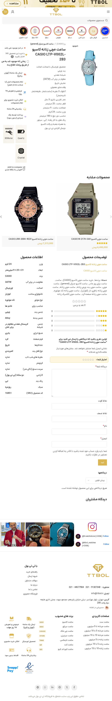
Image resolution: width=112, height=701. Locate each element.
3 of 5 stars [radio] (88, 360)
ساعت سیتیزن (56, 635)
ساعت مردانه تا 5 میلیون (98, 626)
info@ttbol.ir (97, 593)
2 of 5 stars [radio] (90, 360)
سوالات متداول (31, 580)
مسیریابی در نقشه (97, 607)
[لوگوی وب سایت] (56, 11)
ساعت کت (56, 644)
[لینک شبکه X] (67, 687)
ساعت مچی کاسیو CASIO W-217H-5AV (89, 239)
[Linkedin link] (52, 687)
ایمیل (103, 438)
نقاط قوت (102, 400)
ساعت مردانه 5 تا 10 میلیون (96, 630)
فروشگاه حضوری (30, 593)
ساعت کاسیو (56, 622)
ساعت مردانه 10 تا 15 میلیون (96, 635)
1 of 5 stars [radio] (93, 360)
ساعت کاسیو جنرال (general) (42, 44)
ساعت (58, 280)
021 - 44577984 (76, 587)
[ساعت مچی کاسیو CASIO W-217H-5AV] (83, 209)
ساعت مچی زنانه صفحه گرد (94, 294)
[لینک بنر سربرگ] (60, 3)
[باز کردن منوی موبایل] (108, 12)
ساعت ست (104, 622)
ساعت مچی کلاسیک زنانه (68, 294)
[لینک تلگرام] (38, 687)
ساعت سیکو (56, 626)
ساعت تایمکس (56, 640)
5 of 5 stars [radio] (83, 360)
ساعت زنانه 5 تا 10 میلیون (97, 644)
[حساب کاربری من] (13, 12)
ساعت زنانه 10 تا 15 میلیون (97, 648)
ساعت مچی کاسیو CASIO (95, 270)
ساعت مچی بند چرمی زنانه (89, 287)
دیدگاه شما (101, 366)
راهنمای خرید (31, 572)
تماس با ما (32, 589)
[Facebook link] (74, 687)
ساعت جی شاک (56, 631)
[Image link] (98, 570)
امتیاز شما (102, 360)
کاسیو (88, 264)
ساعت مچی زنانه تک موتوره (66, 290)
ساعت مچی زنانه (99, 264)
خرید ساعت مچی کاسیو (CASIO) (78, 280)
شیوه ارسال (32, 576)
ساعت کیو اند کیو (56, 649)
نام (105, 426)
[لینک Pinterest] (60, 687)
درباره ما (34, 585)
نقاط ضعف (102, 413)
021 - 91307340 (93, 587)
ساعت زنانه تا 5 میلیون (99, 639)
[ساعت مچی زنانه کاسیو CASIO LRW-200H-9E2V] (28, 209)
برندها (97, 280)
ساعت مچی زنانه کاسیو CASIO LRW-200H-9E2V (31, 239)
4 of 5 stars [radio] (86, 360)
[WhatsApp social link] (45, 687)
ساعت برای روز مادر (98, 283)
